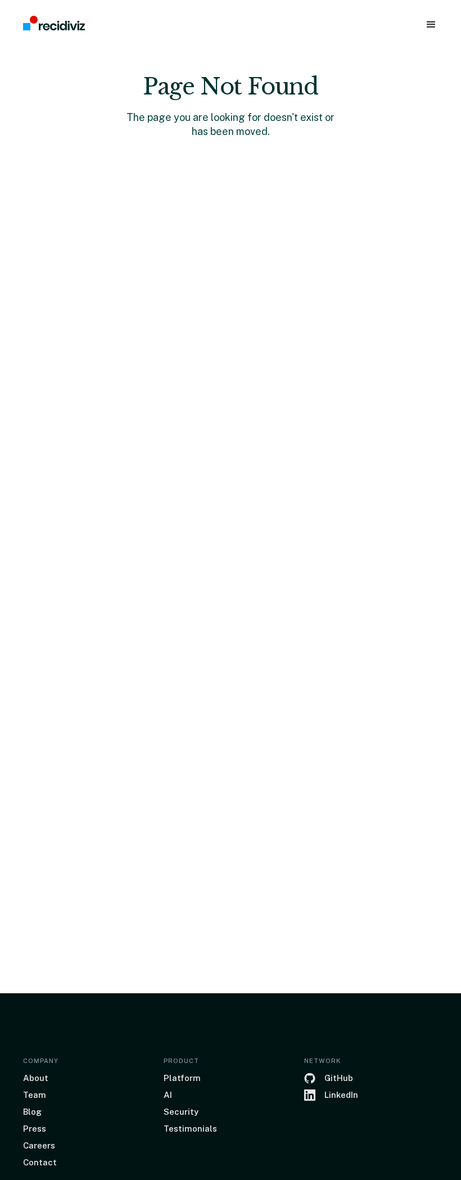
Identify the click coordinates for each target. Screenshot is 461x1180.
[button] (431, 25)
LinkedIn (341, 1095)
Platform (182, 1078)
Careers (39, 1145)
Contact (40, 1162)
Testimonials (190, 1128)
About (35, 1078)
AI (168, 1095)
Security (181, 1111)
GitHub (338, 1078)
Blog (32, 1111)
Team (34, 1095)
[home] (54, 23)
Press (34, 1128)
